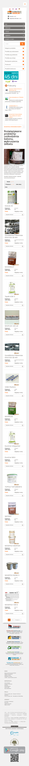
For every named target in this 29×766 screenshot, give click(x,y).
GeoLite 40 (9, 206)
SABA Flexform (10, 387)
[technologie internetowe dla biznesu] (14, 659)
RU (16, 9)
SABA (16, 389)
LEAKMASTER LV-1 (13, 105)
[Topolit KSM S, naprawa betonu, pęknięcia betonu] (14, 288)
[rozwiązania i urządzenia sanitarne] (14, 649)
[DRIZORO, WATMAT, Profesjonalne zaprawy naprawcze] (14, 508)
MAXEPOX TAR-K (11, 605)
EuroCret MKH (10, 457)
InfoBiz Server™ (14, 721)
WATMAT (8, 516)
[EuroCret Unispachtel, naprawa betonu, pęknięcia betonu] (14, 437)
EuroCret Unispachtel (12, 446)
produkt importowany (19, 239)
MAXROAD (9, 416)
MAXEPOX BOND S (12, 575)
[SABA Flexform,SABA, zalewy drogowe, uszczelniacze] (14, 378)
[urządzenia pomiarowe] (14, 638)
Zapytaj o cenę (19, 211)
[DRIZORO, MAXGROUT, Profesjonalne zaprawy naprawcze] (14, 258)
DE (19, 9)
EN (13, 9)
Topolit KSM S (10, 296)
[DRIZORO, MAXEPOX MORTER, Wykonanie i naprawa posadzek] (14, 537)
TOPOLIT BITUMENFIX (13, 487)
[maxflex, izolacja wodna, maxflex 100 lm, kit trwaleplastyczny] (14, 317)
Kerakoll (16, 208)
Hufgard (16, 298)
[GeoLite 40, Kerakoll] (14, 197)
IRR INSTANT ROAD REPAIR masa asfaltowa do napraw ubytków (15, 116)
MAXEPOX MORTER (12, 546)
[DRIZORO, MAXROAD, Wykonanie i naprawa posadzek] (14, 408)
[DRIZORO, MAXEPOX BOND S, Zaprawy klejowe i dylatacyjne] (14, 567)
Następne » (17, 620)
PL (9, 9)
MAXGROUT (9, 267)
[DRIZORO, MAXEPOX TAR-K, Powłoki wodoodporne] (14, 596)
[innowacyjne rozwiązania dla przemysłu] (14, 627)
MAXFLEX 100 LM (11, 326)
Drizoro (16, 269)
